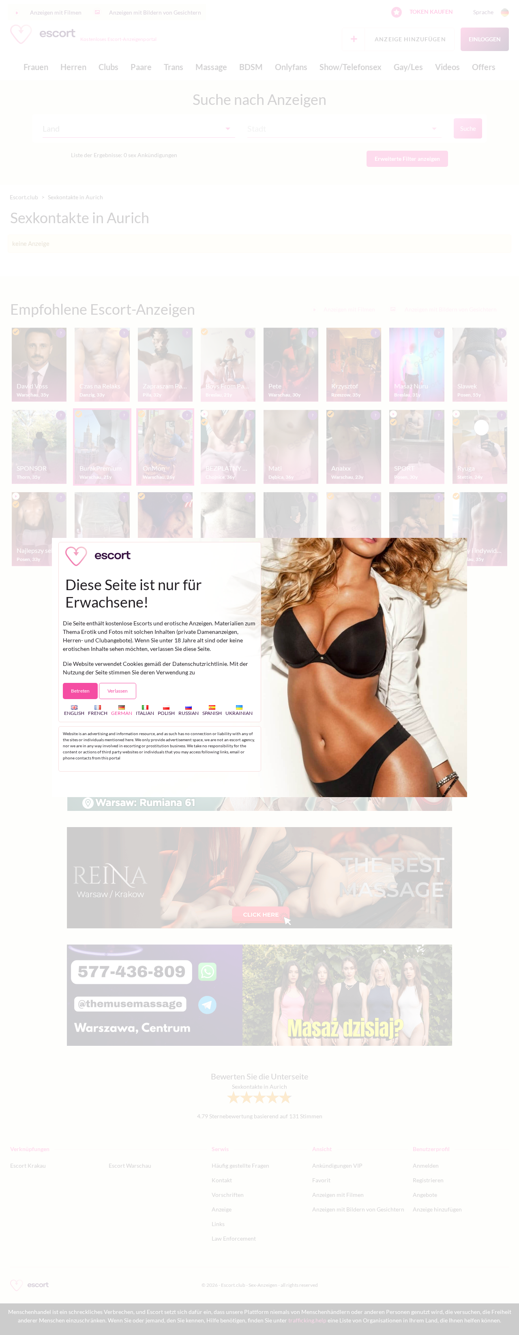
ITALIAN (145, 713)
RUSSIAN (188, 713)
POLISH (166, 713)
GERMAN (121, 713)
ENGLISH (74, 713)
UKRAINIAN (239, 713)
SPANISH (212, 713)
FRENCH (97, 713)
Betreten (80, 691)
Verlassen (117, 691)
